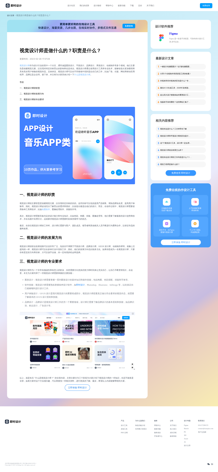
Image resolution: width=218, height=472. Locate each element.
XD (185, 435)
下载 (132, 6)
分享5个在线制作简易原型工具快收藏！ (175, 74)
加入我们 (173, 429)
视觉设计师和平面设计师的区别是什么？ (176, 136)
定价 (140, 6)
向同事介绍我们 (141, 429)
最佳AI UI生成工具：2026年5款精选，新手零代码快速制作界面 (176, 88)
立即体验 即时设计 (77, 387)
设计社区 (71, 6)
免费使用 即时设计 (180, 173)
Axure (186, 439)
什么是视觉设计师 (82, 74)
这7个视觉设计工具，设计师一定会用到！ (176, 143)
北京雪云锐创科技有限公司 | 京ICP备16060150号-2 (20, 463)
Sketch (186, 428)
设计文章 (10, 15)
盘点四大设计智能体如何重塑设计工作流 (176, 95)
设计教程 (97, 6)
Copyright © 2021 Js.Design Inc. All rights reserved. (20, 465)
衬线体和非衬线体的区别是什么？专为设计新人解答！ (176, 81)
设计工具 (124, 425)
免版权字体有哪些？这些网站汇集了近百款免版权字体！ (176, 102)
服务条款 (157, 433)
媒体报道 (173, 436)
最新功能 (121, 6)
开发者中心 (158, 436)
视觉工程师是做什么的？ (170, 164)
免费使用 (206, 5)
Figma (173, 33)
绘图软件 (46, 209)
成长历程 (173, 433)
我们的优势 (84, 6)
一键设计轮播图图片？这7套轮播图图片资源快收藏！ (176, 67)
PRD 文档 (124, 433)
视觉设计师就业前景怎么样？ (171, 150)
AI (185, 442)
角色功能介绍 (140, 425)
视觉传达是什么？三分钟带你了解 (173, 129)
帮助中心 (109, 6)
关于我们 (150, 6)
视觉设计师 (25, 65)
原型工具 (124, 429)
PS (185, 432)
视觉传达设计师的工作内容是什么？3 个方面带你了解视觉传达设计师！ (176, 157)
